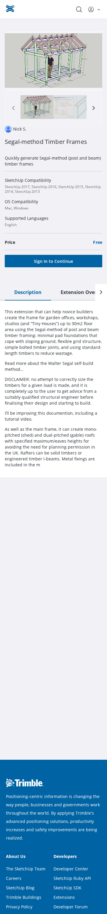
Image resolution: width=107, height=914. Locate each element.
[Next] (101, 292)
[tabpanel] (53, 388)
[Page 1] (37, 107)
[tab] (37, 107)
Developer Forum (71, 907)
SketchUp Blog (20, 888)
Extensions (64, 897)
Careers (13, 878)
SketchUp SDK (67, 888)
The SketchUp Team (25, 869)
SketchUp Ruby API (72, 878)
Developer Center (71, 869)
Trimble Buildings (23, 897)
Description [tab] (28, 292)
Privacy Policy (19, 907)
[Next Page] (93, 108)
